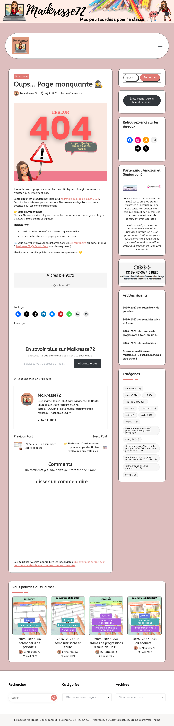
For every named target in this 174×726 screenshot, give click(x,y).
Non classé (21, 76)
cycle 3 (131, 421)
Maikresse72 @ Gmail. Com (32, 246)
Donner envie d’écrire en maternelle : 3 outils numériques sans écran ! (142, 355)
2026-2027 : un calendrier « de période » (141, 309)
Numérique (30, 630)
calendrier (133, 388)
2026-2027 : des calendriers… (140, 343)
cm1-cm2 (148, 408)
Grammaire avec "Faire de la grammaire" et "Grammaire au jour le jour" (141, 448)
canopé (131, 395)
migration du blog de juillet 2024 (80, 199)
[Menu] (160, 46)
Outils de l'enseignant (106, 621)
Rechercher (150, 77)
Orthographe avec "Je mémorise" (136, 467)
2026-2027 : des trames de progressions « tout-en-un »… (140, 333)
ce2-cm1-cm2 (135, 402)
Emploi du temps (30, 625)
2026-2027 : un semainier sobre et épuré (141, 321)
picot (130, 475)
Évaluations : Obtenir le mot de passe (142, 100)
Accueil (29, 620)
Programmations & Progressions (106, 628)
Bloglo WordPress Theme (145, 720)
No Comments (74, 93)
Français (132, 439)
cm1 (130, 408)
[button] (47, 420)
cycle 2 (147, 415)
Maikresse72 (49, 395)
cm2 (130, 415)
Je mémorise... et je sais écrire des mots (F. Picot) (141, 458)
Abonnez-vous (87, 363)
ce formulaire (78, 243)
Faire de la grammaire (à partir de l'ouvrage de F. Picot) (138, 430)
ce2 (149, 395)
